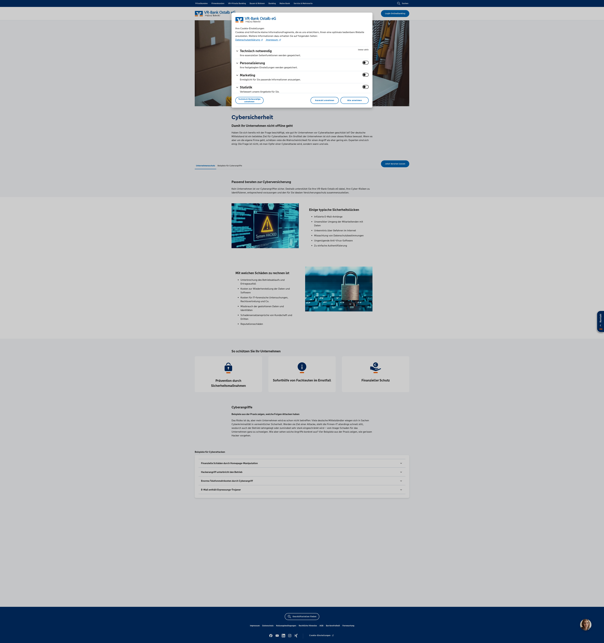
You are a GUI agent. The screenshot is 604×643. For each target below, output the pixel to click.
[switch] (365, 63)
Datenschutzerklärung (247, 39)
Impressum (272, 39)
